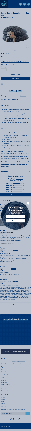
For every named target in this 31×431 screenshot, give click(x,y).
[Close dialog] (28, 203)
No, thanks (15, 224)
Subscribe (15, 221)
